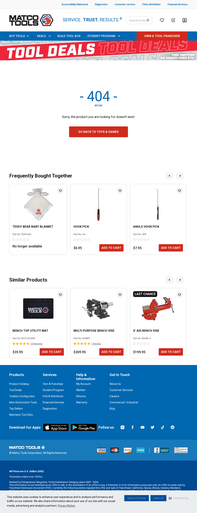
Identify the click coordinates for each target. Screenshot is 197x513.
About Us (115, 383)
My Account (83, 383)
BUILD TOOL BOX (69, 36)
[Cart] (173, 20)
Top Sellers (16, 408)
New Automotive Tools (23, 402)
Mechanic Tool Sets (21, 414)
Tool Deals (15, 390)
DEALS (41, 36)
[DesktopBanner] (98, 50)
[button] (178, 498)
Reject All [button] (158, 498)
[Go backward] (169, 175)
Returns (81, 396)
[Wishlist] (162, 20)
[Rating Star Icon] (14, 239)
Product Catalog (19, 383)
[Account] (184, 20)
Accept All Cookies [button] (137, 498)
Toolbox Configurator (22, 396)
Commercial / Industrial (124, 402)
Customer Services (121, 390)
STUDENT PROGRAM (101, 36)
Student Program (53, 390)
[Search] (147, 20)
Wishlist (80, 390)
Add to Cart (111, 248)
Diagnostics (50, 408)
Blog (112, 408)
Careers (114, 396)
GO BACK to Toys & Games (98, 132)
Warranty (81, 402)
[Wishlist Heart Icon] (60, 190)
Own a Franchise (53, 383)
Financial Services (53, 402)
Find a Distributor (53, 396)
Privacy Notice (66, 505)
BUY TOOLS (17, 36)
